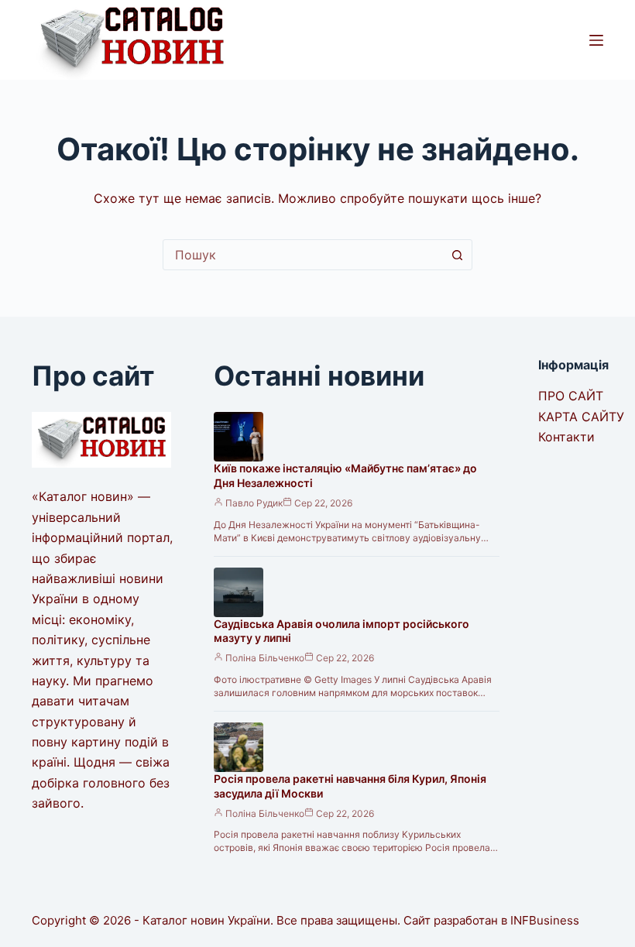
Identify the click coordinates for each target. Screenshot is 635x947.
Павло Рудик (254, 503)
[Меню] (596, 40)
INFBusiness (544, 920)
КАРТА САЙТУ (581, 416)
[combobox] (302, 254)
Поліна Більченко (264, 658)
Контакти (566, 436)
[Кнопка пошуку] (457, 254)
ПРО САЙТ (570, 395)
